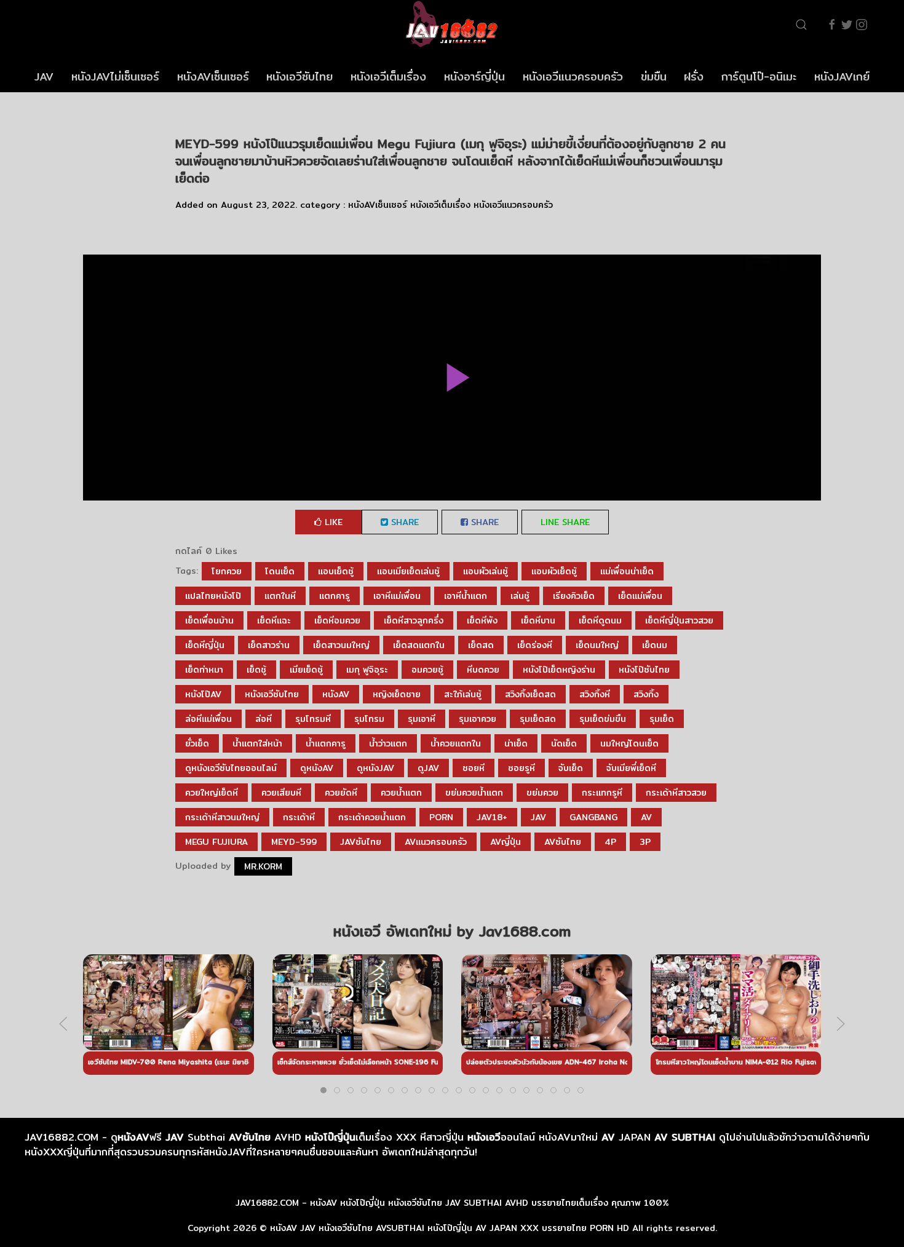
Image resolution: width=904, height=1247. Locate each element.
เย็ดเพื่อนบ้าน (209, 620)
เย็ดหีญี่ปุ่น (204, 645)
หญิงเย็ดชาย (397, 694)
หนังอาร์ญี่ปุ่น (474, 76)
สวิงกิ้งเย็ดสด (530, 694)
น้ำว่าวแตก (388, 743)
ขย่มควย (542, 792)
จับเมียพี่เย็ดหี (631, 768)
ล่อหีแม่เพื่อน (208, 719)
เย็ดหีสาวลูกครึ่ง (413, 620)
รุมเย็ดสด (538, 719)
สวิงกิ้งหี (594, 694)
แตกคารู (334, 596)
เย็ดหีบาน (538, 620)
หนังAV (335, 694)
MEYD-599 (294, 842)
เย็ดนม (654, 645)
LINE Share (565, 522)
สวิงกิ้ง (646, 694)
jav (538, 817)
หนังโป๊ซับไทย (644, 669)
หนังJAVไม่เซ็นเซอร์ (115, 76)
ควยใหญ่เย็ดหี (211, 792)
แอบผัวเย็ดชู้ (554, 571)
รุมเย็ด (661, 719)
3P (645, 842)
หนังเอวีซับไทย (299, 76)
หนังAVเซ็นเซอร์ (213, 76)
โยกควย (227, 571)
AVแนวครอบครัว (436, 842)
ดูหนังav (316, 768)
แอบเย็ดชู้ (336, 571)
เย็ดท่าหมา (204, 669)
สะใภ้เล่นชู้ (463, 694)
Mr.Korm (263, 866)
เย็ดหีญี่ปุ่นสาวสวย (679, 620)
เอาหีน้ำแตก (465, 596)
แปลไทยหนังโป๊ (213, 596)
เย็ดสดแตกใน (419, 645)
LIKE (332, 522)
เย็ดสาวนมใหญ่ (341, 645)
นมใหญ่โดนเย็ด (629, 743)
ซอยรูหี (521, 768)
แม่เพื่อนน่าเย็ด (627, 571)
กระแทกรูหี (602, 792)
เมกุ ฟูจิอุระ (367, 669)
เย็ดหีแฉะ (274, 620)
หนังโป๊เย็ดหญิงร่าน (559, 669)
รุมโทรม (369, 719)
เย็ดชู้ (256, 669)
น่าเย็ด (516, 743)
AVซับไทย (562, 842)
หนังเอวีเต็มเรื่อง (388, 76)
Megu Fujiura (216, 842)
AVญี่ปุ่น (505, 842)
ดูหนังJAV (375, 768)
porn (441, 817)
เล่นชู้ (519, 596)
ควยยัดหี (341, 792)
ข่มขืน (654, 76)
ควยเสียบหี (281, 792)
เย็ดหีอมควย (337, 620)
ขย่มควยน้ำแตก (474, 792)
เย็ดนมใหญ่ (597, 645)
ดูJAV (428, 768)
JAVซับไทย (360, 842)
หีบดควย (483, 669)
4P (610, 842)
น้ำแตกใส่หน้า (257, 743)
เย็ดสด (481, 645)
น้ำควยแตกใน (455, 743)
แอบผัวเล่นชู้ (485, 571)
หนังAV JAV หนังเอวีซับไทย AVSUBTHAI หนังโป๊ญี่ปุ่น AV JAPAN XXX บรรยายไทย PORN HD (449, 1228)
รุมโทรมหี (313, 719)
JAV (44, 76)
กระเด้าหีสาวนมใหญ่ (222, 817)
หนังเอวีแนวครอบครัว (573, 76)
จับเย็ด (570, 768)
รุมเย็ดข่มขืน (602, 719)
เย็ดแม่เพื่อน (640, 596)
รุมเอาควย (477, 719)
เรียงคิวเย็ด (574, 596)
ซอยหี (473, 768)
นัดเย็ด (564, 743)
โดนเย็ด (280, 571)
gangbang (593, 817)
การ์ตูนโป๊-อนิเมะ (758, 76)
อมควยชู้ (427, 669)
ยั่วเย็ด (197, 743)
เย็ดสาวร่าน (269, 645)
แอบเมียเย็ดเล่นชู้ (408, 571)
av (646, 817)
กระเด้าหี (299, 817)
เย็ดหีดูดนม (600, 620)
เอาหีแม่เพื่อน (397, 596)
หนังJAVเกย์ (842, 76)
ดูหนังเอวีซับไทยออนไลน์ (231, 768)
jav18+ (492, 817)
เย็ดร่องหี (534, 645)
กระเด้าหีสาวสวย (676, 792)
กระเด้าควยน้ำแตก (372, 817)
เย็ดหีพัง (482, 620)
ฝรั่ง (694, 76)
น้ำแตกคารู (326, 743)
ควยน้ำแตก (401, 792)
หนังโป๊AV (203, 694)
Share (403, 522)
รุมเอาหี (421, 719)
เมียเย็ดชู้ (306, 669)
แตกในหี (280, 596)
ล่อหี (263, 719)
